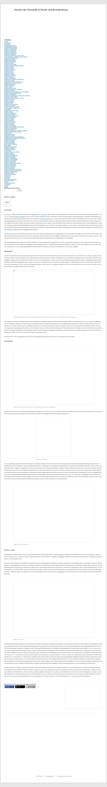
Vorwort (6, 41)
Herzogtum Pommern (45, 218)
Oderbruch (34, 214)
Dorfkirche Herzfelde (10, 162)
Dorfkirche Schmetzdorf (10, 96)
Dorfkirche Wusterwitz (10, 94)
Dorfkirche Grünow (9, 148)
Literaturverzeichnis (9, 183)
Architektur (7, 177)
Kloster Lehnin (8, 86)
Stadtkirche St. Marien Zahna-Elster (14, 127)
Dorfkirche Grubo (9, 70)
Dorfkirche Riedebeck (10, 116)
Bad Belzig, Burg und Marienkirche (14, 65)
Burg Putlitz (7, 109)
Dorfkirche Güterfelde (10, 51)
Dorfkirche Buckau (9, 80)
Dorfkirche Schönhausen (11, 104)
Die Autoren (7, 184)
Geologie (6, 178)
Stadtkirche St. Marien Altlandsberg (14, 137)
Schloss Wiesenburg (10, 78)
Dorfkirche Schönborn (10, 125)
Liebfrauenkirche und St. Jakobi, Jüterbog (15, 130)
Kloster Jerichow (8, 100)
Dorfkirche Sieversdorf (10, 160)
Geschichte (7, 175)
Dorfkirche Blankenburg (10, 172)
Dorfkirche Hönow (9, 135)
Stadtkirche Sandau (9, 105)
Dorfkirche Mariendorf (10, 165)
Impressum (39, 776)
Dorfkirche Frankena (10, 122)
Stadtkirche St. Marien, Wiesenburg (14, 79)
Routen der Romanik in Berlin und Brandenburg (41, 9)
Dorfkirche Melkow (9, 101)
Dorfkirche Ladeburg (10, 149)
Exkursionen (7, 150)
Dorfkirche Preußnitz (10, 61)
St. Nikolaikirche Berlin (10, 46)
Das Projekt (7, 43)
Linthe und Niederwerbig (11, 58)
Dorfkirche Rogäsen (9, 84)
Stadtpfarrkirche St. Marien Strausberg (14, 138)
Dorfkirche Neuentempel (11, 155)
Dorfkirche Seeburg (9, 90)
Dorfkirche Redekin (9, 99)
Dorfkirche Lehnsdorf (10, 75)
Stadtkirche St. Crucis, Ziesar (12, 83)
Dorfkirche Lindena (9, 123)
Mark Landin (7, 145)
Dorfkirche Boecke (9, 85)
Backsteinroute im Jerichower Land (14, 98)
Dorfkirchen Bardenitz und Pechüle (14, 55)
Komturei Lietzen (9, 153)
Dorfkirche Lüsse (9, 63)
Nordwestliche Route (10, 88)
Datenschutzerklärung (64, 776)
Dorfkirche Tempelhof (10, 164)
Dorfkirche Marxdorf (9, 157)
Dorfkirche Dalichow (10, 129)
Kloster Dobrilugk (9, 120)
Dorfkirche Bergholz (9, 69)
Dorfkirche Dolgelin (9, 154)
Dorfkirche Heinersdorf (10, 147)
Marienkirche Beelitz (10, 54)
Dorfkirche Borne (9, 68)
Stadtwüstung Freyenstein (11, 110)
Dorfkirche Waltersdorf (10, 113)
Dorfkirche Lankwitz (9, 167)
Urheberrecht (50, 776)
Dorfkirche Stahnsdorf (10, 50)
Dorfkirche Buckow (9, 168)
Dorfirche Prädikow (9, 142)
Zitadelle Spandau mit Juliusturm (13, 89)
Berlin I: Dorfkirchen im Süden (12, 163)
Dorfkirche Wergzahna (10, 128)
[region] (53, 26)
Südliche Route (8, 111)
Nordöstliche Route (9, 134)
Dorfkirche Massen (9, 118)
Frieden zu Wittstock (20, 216)
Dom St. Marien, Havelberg (11, 106)
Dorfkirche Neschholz (10, 64)
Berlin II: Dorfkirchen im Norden (13, 169)
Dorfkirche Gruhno (9, 124)
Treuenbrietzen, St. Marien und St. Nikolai (15, 56)
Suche (6, 187)
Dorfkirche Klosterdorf (10, 139)
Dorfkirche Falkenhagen (11, 159)
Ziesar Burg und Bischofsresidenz (13, 81)
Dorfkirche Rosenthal (10, 174)
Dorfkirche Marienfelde (10, 48)
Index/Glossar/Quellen (10, 179)
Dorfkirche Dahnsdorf (10, 60)
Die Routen (7, 44)
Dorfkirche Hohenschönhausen (13, 170)
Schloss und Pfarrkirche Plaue (12, 93)
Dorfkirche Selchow (9, 114)
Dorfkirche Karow (9, 173)
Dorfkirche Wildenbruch (10, 53)
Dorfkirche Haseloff (9, 59)
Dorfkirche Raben (9, 73)
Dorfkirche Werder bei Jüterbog (13, 132)
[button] (9, 686)
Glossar (6, 182)
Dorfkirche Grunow (9, 140)
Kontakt (6, 185)
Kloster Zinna (8, 133)
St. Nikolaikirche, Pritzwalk (11, 108)
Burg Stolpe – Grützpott (10, 144)
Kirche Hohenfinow (9, 143)
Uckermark (44, 214)
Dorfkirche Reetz (9, 76)
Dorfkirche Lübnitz (9, 66)
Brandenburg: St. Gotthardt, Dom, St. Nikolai (16, 91)
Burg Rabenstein (9, 71)
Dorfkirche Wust (8, 103)
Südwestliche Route (9, 45)
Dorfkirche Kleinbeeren (10, 49)
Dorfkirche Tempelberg (10, 158)
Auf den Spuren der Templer (12, 152)
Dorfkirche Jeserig (9, 74)
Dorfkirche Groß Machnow (11, 115)
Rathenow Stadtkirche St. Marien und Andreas (17, 95)
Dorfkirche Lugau (9, 119)
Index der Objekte (9, 180)
